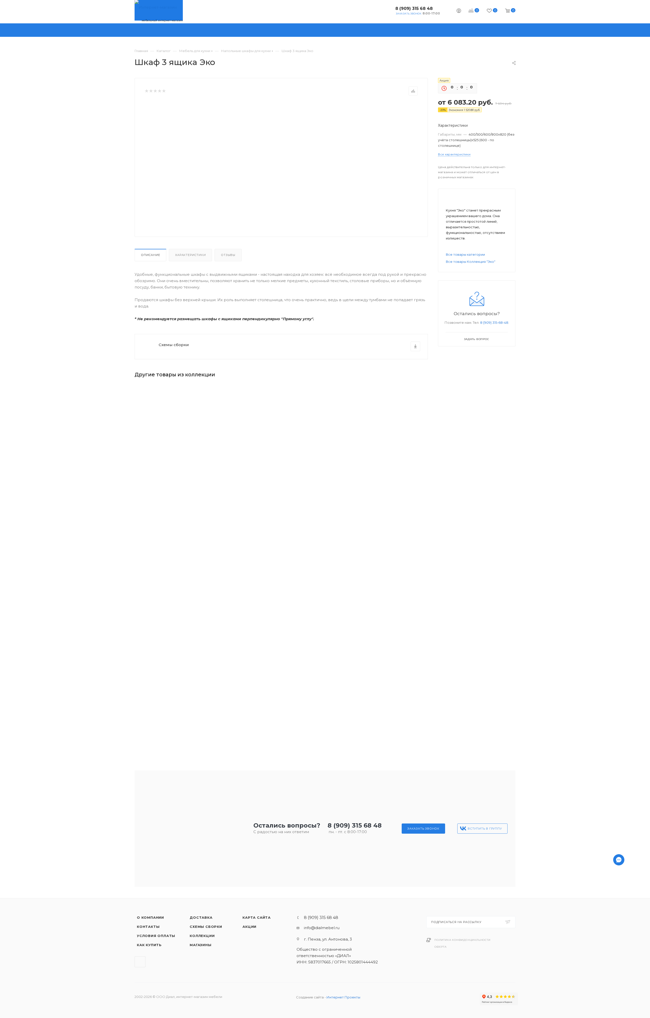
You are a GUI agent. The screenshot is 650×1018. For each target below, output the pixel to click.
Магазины (200, 945)
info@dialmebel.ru (321, 927)
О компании (150, 917)
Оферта (440, 946)
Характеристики (190, 255)
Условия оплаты (156, 936)
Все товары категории (465, 254)
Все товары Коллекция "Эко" (470, 262)
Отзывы (228, 255)
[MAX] (619, 990)
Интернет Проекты (343, 997)
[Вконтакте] (619, 1003)
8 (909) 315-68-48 (494, 322)
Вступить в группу (485, 828)
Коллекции (202, 936)
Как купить (149, 945)
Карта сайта (256, 917)
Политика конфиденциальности (462, 940)
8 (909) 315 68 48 (414, 8)
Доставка (201, 917)
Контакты (148, 927)
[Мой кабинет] (459, 11)
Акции (249, 927)
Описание (150, 255)
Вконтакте (387, 10)
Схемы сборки (174, 344)
